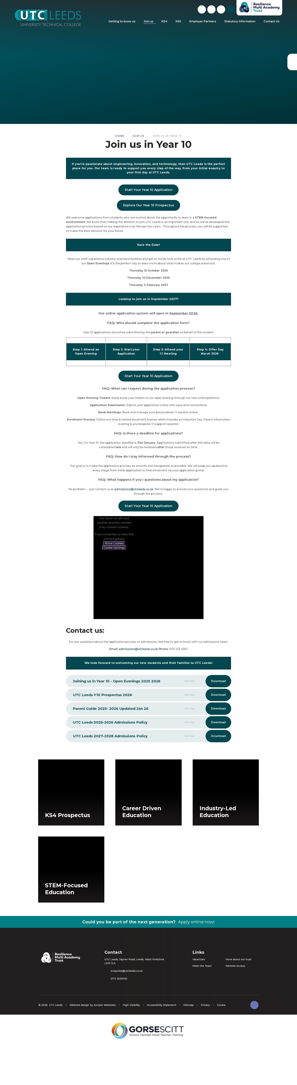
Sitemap (188, 1005)
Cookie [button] (221, 1005)
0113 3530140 (119, 978)
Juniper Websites (105, 1005)
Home (119, 135)
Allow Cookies (114, 543)
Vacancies (198, 959)
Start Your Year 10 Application (148, 190)
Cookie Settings (114, 547)
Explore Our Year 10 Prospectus (148, 205)
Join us (139, 135)
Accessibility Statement (161, 1005)
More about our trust (239, 959)
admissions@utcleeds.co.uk (133, 489)
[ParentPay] (292, 62)
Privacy (205, 1005)
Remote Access (235, 965)
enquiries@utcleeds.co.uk (127, 970)
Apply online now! (196, 921)
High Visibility (131, 1005)
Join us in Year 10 (167, 135)
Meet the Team (202, 965)
